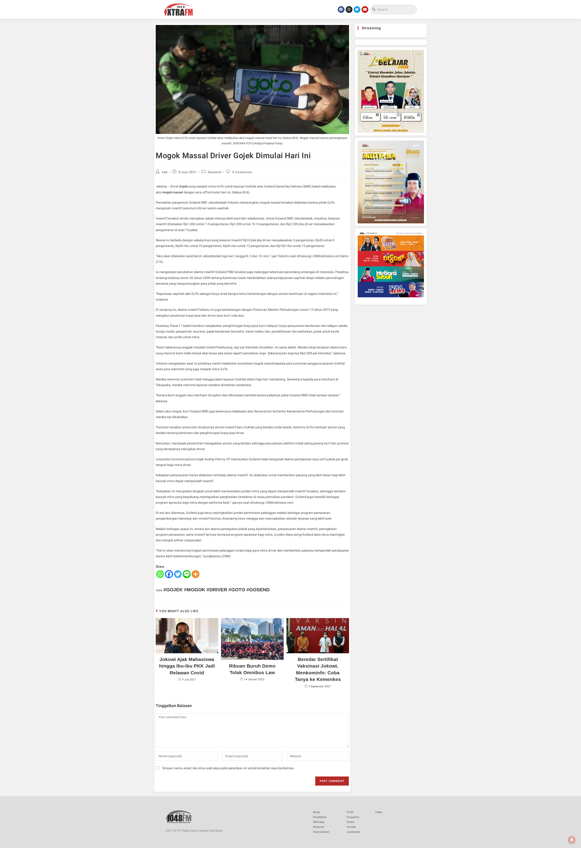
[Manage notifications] (571, 839)
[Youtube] (365, 9)
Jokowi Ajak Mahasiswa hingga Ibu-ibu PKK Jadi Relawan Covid (187, 666)
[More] (195, 574)
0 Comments (242, 172)
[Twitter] (357, 9)
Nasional (214, 172)
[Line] (187, 574)
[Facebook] (341, 9)
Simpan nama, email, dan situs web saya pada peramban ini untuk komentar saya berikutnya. (228, 768)
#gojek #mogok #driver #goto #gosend (216, 589)
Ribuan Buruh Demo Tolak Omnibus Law (252, 669)
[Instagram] (349, 9)
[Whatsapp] (160, 574)
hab (165, 172)
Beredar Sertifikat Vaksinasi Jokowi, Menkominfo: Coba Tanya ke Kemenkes (318, 669)
